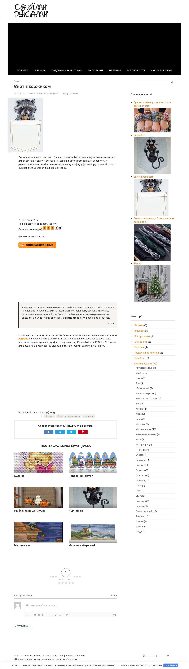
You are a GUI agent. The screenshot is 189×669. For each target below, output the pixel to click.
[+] (67, 615)
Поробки (139, 358)
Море (138, 439)
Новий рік (140, 450)
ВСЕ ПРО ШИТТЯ (136, 70)
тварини (89, 416)
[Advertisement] (94, 44)
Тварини (140, 516)
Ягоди (139, 531)
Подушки (140, 470)
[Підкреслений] (35, 615)
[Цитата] (51, 615)
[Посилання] (60, 615)
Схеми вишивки (143, 363)
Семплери (141, 501)
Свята (139, 496)
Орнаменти (141, 460)
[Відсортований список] (43, 615)
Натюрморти (142, 444)
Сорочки (140, 506)
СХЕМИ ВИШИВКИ (161, 70)
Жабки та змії (142, 388)
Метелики (140, 424)
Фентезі (139, 521)
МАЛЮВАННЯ (95, 70)
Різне (138, 491)
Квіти (138, 403)
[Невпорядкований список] (47, 615)
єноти (51, 416)
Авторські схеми (144, 368)
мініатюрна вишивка (70, 416)
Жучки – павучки (144, 393)
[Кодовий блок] (56, 615)
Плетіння (139, 347)
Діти (138, 383)
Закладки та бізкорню (147, 398)
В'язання (139, 325)
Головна (18, 81)
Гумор (139, 378)
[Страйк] (39, 615)
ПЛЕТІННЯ (115, 70)
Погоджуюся (171, 665)
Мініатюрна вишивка (48, 93)
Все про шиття (142, 336)
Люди (139, 419)
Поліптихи (141, 475)
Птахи (139, 485)
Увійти (113, 595)
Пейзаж (139, 465)
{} (64, 615)
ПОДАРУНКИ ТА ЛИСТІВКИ (66, 70)
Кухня (139, 414)
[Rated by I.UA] (149, 656)
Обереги (140, 455)
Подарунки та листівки (146, 352)
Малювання (141, 341)
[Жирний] (27, 615)
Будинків (23, 338)
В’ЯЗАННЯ (40, 70)
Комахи (139, 409)
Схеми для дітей (144, 511)
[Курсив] (31, 615)
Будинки (140, 373)
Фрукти (139, 526)
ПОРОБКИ (23, 70)
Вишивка (139, 330)
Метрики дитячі (143, 429)
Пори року (141, 480)
